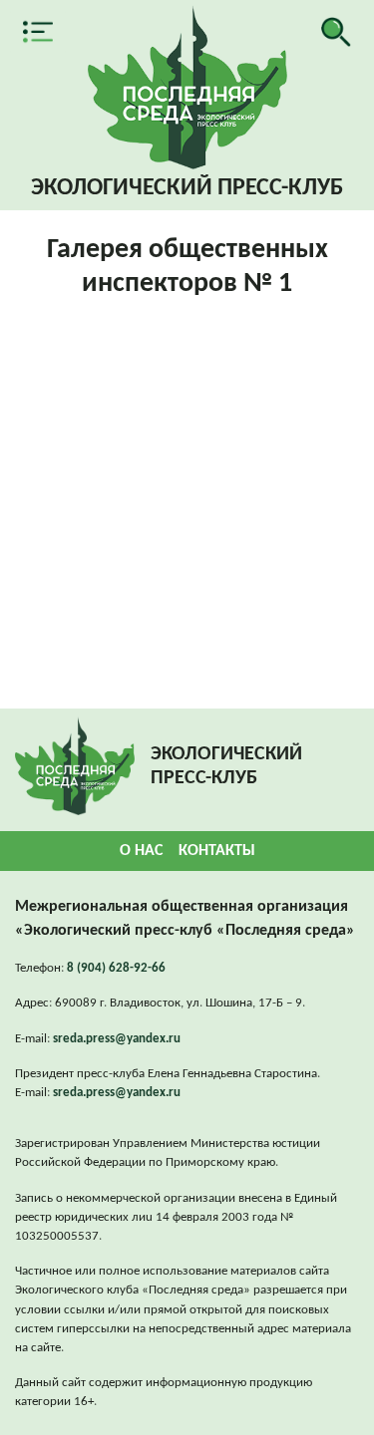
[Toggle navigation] (38, 32)
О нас (141, 851)
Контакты (217, 851)
